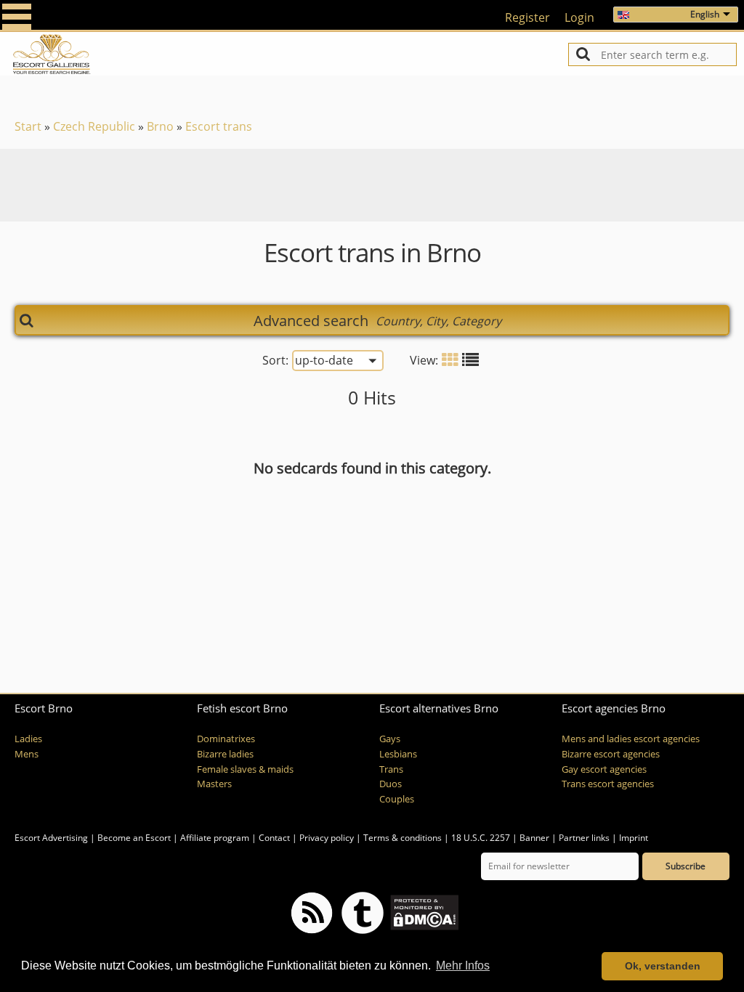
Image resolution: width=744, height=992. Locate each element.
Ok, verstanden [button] (662, 966)
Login (579, 17)
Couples (396, 799)
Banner (534, 838)
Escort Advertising (51, 838)
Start (28, 126)
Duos (390, 784)
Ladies (28, 739)
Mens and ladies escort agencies (631, 739)
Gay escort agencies (604, 769)
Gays (389, 739)
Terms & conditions (402, 838)
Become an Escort (134, 838)
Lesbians (398, 754)
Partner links (584, 838)
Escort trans (218, 126)
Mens (27, 754)
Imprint (633, 838)
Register (527, 17)
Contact (274, 838)
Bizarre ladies (225, 754)
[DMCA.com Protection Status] (423, 912)
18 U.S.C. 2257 (480, 838)
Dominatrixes (226, 739)
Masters (214, 784)
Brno (160, 126)
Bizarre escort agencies (611, 754)
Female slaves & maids (245, 769)
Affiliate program (214, 838)
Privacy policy (326, 838)
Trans (391, 769)
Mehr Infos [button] (463, 965)
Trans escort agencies (608, 784)
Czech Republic (94, 126)
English (704, 14)
